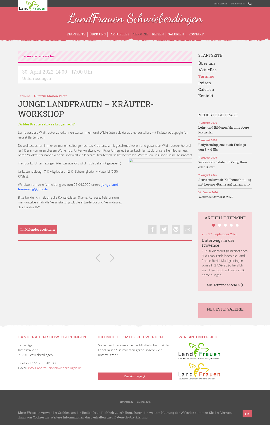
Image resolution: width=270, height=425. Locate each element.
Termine (140, 34)
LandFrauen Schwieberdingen (135, 19)
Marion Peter (57, 96)
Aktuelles (119, 34)
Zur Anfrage (133, 376)
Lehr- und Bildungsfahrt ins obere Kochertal (223, 129)
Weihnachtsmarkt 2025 (215, 197)
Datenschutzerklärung (130, 417)
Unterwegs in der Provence (218, 243)
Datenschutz (237, 3)
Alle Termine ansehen (224, 285)
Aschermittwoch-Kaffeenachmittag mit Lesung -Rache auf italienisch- (224, 182)
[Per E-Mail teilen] (188, 229)
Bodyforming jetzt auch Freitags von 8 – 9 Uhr (222, 147)
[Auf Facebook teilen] (152, 229)
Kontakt (196, 34)
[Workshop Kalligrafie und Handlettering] (98, 258)
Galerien (176, 34)
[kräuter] (160, 190)
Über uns (97, 34)
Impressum (220, 3)
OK (247, 414)
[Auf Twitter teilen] (164, 229)
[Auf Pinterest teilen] (176, 229)
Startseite (76, 34)
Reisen (158, 34)
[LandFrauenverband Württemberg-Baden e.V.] (199, 351)
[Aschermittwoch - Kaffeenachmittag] (112, 258)
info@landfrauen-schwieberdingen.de (55, 368)
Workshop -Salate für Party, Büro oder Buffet (222, 164)
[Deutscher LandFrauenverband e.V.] (199, 371)
